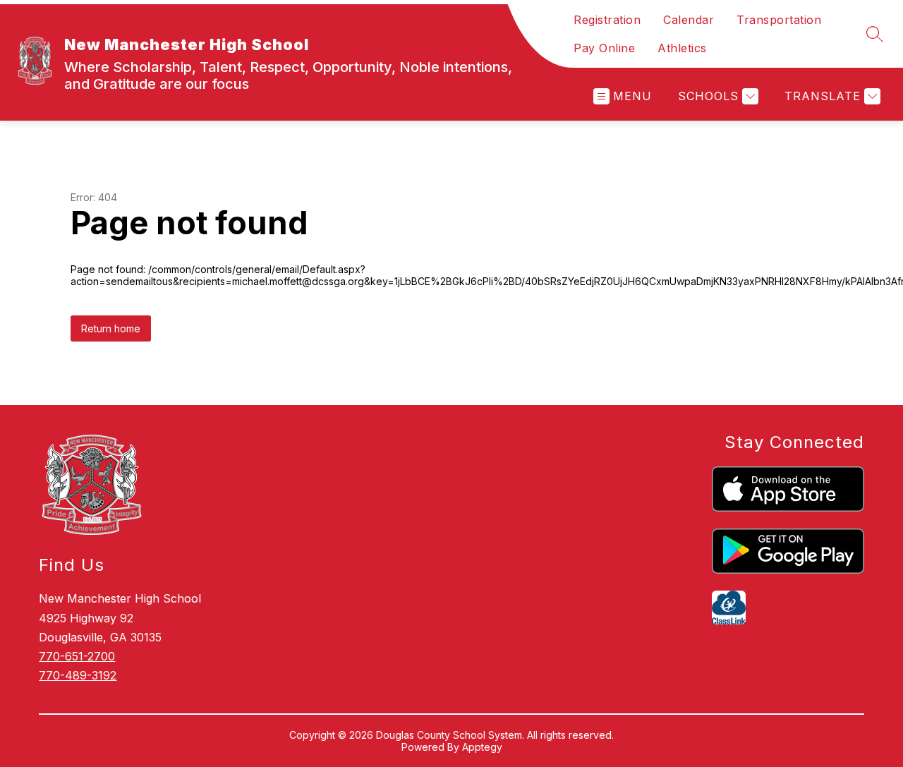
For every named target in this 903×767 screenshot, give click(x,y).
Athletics (682, 48)
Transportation (779, 20)
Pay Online (604, 48)
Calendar (688, 20)
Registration (607, 20)
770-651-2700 (77, 656)
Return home (110, 328)
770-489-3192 (77, 675)
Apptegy (482, 747)
